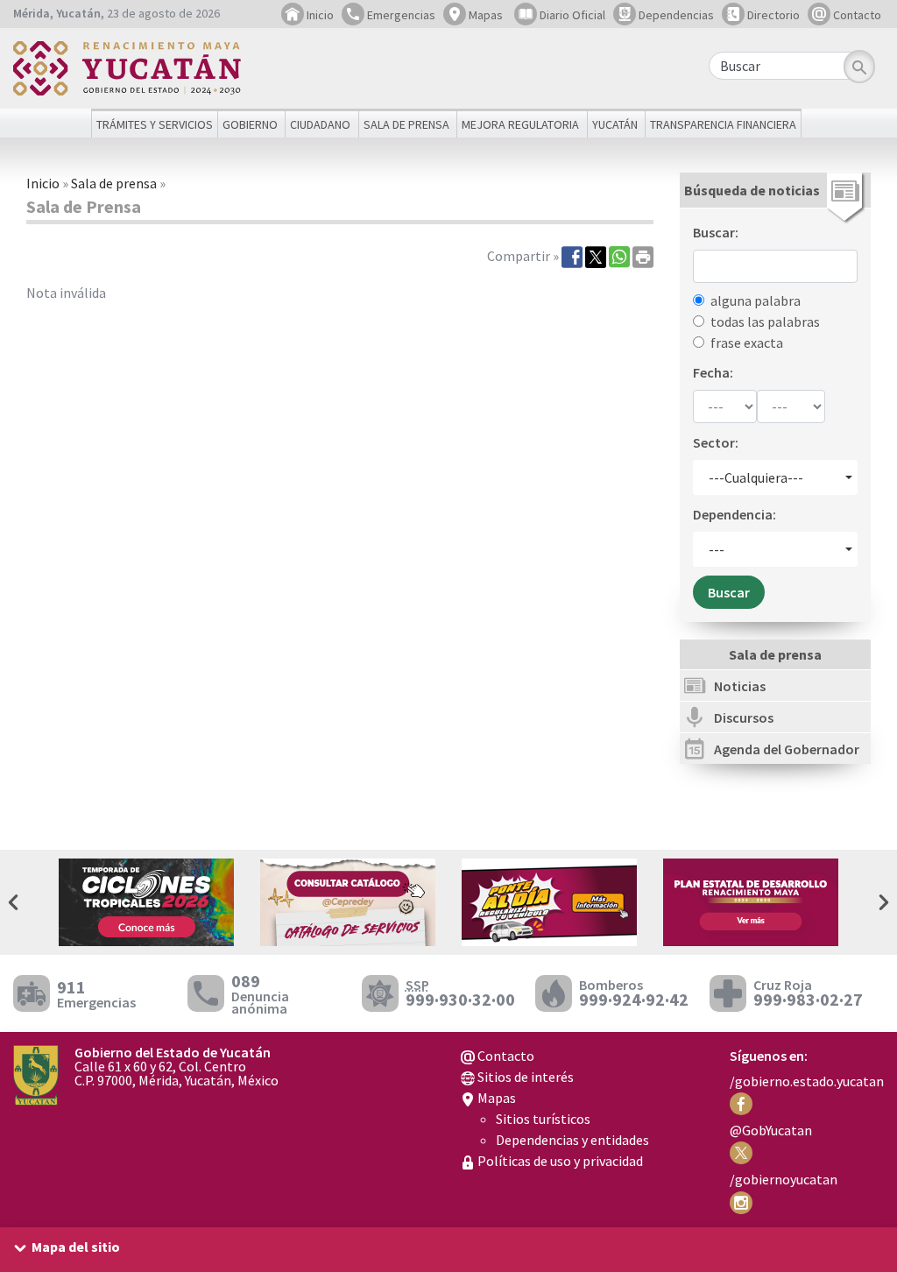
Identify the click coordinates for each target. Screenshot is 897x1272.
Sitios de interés (524, 1076)
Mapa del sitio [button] (76, 1246)
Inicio (319, 15)
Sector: (715, 442)
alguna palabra (755, 300)
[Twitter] (595, 256)
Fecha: (713, 372)
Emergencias (399, 15)
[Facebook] (572, 256)
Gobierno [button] (250, 124)
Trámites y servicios (154, 124)
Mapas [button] (484, 15)
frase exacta (746, 342)
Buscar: (715, 232)
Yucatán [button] (615, 124)
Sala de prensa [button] (406, 124)
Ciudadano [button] (320, 124)
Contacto (855, 15)
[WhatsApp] (619, 256)
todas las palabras (765, 321)
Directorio (772, 15)
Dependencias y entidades (572, 1139)
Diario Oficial (571, 15)
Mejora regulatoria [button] (520, 124)
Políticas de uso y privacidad (559, 1161)
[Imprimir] (642, 256)
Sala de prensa (114, 183)
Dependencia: (734, 514)
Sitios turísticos (543, 1118)
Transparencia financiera (723, 124)
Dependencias (675, 15)
